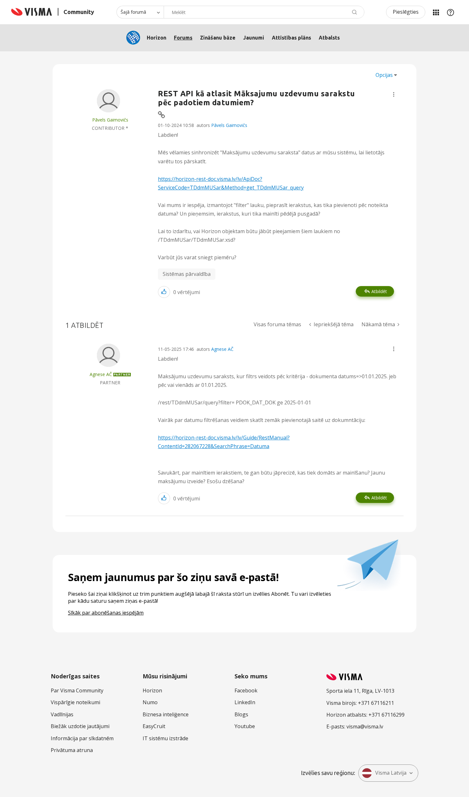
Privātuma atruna (72, 750)
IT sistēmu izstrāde (165, 738)
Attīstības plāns (291, 38)
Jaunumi (253, 38)
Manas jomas (435, 12)
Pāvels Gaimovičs (229, 125)
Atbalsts (329, 38)
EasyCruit (154, 726)
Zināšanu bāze (217, 38)
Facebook (245, 690)
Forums (183, 38)
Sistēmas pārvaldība (187, 273)
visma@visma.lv (364, 726)
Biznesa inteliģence (166, 714)
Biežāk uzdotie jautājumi (80, 726)
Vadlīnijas (62, 714)
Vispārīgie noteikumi (75, 702)
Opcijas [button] (384, 74)
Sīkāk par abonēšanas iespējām (106, 612)
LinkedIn (244, 702)
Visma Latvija (390, 772)
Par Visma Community (77, 690)
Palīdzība (450, 12)
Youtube (244, 726)
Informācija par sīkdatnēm (82, 738)
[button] (394, 94)
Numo (150, 702)
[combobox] (264, 12)
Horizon (156, 38)
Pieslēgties (406, 11)
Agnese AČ (222, 349)
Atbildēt (379, 291)
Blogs (241, 714)
